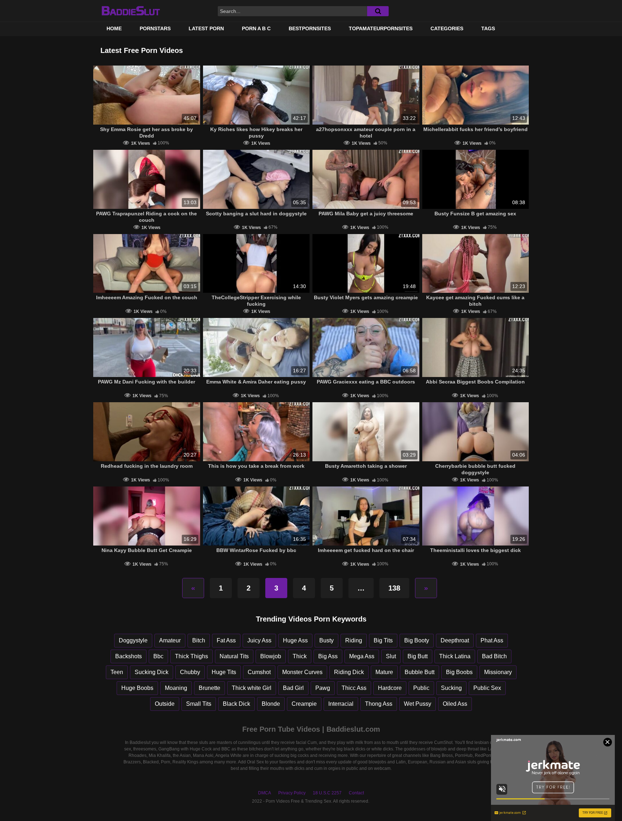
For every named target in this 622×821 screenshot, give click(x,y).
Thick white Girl (251, 688)
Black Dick (236, 704)
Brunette (209, 688)
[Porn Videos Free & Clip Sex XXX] (130, 11)
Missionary (498, 672)
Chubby (190, 672)
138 (394, 588)
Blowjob (270, 656)
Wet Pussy (417, 704)
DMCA (264, 792)
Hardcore (390, 688)
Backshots (128, 656)
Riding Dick (349, 672)
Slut (391, 656)
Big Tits (383, 640)
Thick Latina (454, 656)
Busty (326, 640)
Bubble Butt (419, 672)
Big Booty (416, 640)
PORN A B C (256, 28)
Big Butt (417, 656)
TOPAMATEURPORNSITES (381, 28)
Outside (165, 704)
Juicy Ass (259, 640)
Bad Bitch (494, 656)
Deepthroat (455, 640)
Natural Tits (234, 656)
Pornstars (155, 28)
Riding (353, 640)
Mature (384, 672)
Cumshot (259, 672)
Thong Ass (378, 704)
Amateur (170, 640)
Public (421, 688)
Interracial (340, 704)
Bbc (158, 656)
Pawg (322, 688)
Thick (300, 656)
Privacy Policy (292, 792)
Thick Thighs (191, 656)
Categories (447, 28)
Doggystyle (133, 640)
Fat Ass (226, 640)
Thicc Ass (354, 688)
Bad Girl (293, 688)
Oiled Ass (455, 704)
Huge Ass (295, 640)
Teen (117, 672)
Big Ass (328, 656)
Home (114, 28)
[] (378, 11)
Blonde (271, 704)
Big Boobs (459, 672)
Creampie (304, 704)
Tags (488, 28)
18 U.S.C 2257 (327, 792)
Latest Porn (206, 28)
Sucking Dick (151, 672)
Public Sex (487, 688)
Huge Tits (224, 672)
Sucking (451, 688)
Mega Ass (361, 656)
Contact (356, 792)
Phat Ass (492, 640)
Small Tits (198, 704)
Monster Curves (302, 672)
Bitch (198, 640)
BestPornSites (310, 28)
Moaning (176, 688)
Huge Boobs (137, 688)
